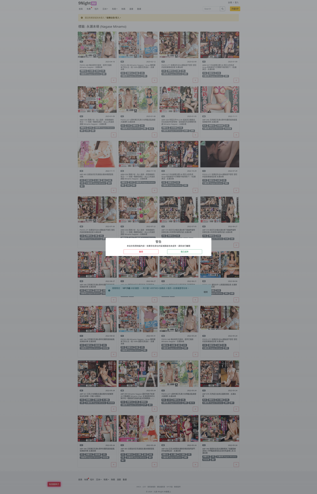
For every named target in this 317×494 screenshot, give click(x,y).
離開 (141, 251)
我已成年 (185, 251)
